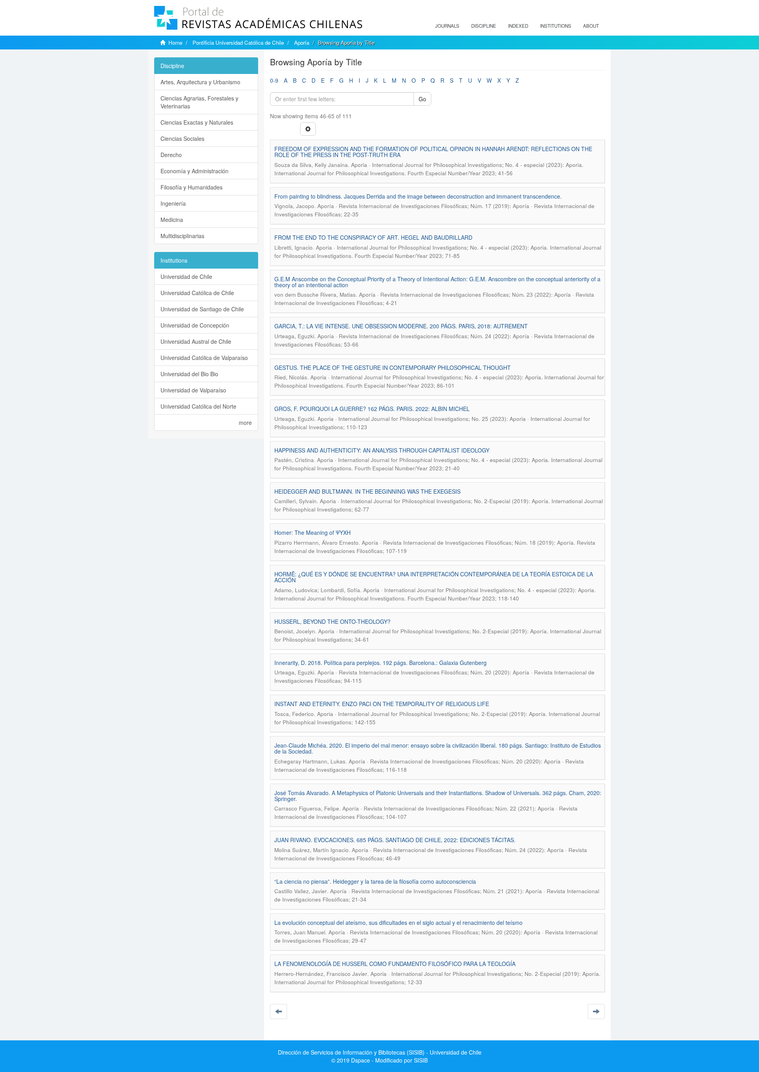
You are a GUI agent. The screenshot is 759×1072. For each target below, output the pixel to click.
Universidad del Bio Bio (189, 374)
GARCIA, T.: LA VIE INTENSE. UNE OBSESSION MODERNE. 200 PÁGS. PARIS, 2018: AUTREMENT (401, 326)
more (245, 422)
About (591, 26)
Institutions (555, 26)
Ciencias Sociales (182, 138)
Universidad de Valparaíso (193, 390)
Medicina (171, 219)
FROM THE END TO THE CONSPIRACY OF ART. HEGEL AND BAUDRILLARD (373, 237)
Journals (447, 26)
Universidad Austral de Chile (195, 341)
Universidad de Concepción (194, 325)
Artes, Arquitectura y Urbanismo (200, 82)
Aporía (301, 42)
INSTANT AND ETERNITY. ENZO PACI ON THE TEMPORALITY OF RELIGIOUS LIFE (381, 704)
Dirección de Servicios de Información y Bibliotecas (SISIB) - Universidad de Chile (379, 1052)
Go (422, 99)
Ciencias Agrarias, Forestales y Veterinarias (199, 102)
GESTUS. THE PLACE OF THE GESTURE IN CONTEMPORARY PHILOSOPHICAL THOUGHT (392, 367)
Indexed (518, 26)
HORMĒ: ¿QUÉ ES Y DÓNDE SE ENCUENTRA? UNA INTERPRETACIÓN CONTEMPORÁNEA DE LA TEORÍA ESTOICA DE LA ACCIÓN (433, 577)
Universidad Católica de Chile (197, 293)
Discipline (483, 26)
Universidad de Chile (186, 276)
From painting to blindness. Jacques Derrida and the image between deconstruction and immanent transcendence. (418, 196)
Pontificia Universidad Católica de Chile (238, 42)
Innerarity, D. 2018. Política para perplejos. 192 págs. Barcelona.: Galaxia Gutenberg (380, 663)
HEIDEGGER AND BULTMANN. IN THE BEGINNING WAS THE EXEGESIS (367, 491)
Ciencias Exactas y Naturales (196, 122)
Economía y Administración (194, 171)
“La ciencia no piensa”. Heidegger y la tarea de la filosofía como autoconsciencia (375, 881)
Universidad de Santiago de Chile (202, 309)
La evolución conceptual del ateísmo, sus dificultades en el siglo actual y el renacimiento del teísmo (398, 922)
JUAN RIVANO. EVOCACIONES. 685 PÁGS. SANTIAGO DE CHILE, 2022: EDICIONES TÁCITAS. (394, 840)
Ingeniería (173, 203)
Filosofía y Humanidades (191, 187)
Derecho (171, 155)
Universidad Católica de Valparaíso (204, 358)
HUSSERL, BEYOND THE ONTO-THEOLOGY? (332, 621)
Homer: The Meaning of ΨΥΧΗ (312, 532)
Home (175, 42)
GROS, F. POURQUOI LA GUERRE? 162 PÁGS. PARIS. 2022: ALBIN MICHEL (372, 409)
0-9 (274, 80)
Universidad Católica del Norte (198, 406)
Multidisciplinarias (182, 236)
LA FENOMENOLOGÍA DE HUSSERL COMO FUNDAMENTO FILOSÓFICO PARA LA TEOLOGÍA (394, 964)
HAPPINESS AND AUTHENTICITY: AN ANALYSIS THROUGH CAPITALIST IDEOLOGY (381, 450)
